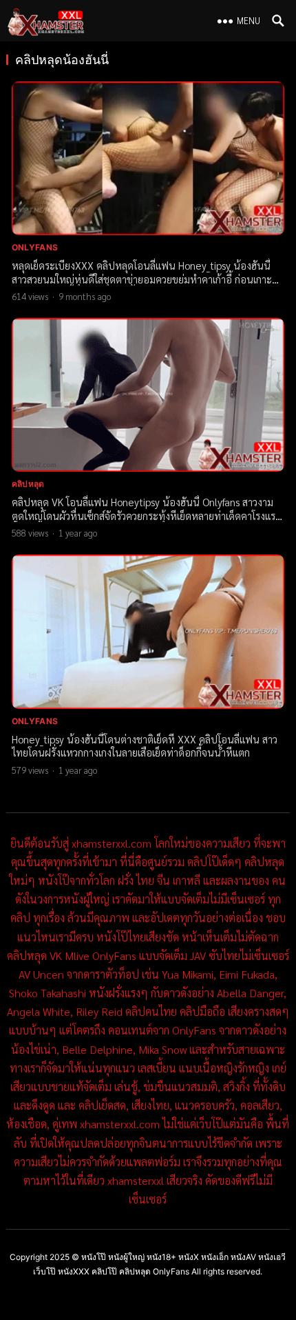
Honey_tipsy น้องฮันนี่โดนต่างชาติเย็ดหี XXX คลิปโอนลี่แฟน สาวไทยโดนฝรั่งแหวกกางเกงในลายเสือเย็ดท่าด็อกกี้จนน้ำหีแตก (144, 745)
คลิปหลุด (28, 484)
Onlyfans (35, 247)
